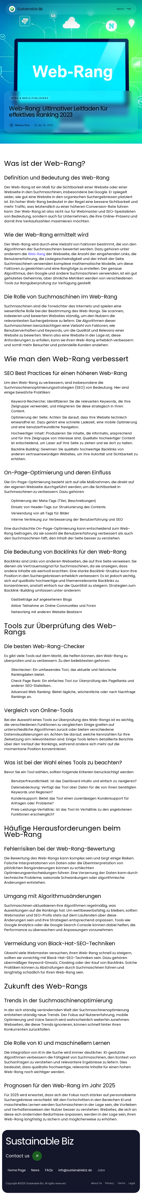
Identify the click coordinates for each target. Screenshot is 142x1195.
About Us (96, 1183)
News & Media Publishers (29, 98)
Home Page (17, 1170)
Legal (132, 1183)
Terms (121, 1183)
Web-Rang (36, 254)
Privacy (109, 1183)
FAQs (49, 1170)
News (35, 1170)
